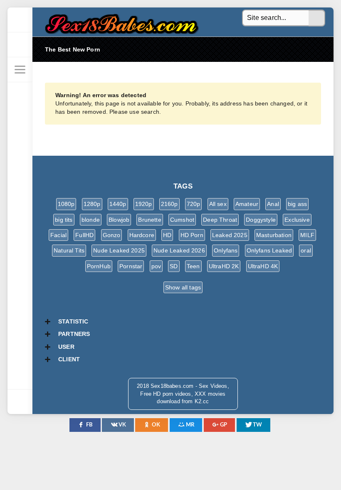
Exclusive (297, 219)
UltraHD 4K (263, 266)
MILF (307, 235)
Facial (58, 235)
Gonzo (112, 235)
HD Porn (191, 235)
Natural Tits (69, 250)
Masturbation (274, 235)
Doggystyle (261, 219)
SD (174, 266)
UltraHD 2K (224, 266)
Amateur (246, 204)
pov (156, 266)
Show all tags (183, 287)
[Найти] (317, 18)
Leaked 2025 (229, 235)
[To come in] (19, 44)
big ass (297, 204)
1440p (117, 204)
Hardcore (141, 235)
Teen (193, 266)
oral (306, 250)
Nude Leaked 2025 (119, 250)
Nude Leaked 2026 (179, 250)
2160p (169, 204)
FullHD (84, 235)
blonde (91, 219)
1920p (143, 204)
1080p (66, 204)
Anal (273, 204)
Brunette (149, 219)
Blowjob (119, 219)
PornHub (99, 266)
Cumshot (182, 219)
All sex (218, 204)
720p (193, 204)
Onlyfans (225, 250)
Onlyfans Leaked (269, 250)
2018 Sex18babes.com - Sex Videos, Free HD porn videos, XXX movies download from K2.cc (120, 22)
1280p (92, 204)
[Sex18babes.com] (19, 19)
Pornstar (130, 266)
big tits (63, 219)
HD (167, 235)
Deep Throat (220, 219)
